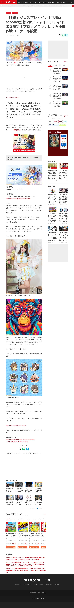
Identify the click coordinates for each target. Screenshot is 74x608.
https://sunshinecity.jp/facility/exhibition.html (18, 198)
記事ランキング (53, 62)
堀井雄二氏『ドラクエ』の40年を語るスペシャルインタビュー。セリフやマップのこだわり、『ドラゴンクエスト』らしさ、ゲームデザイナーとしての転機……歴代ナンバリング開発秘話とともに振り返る (52, 199)
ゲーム (8, 519)
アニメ (34, 519)
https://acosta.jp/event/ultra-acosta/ (16, 425)
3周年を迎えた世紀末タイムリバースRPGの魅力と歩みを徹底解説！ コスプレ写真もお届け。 (52, 174)
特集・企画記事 (63, 2)
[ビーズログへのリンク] (42, 592)
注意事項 (41, 584)
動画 (58, 2)
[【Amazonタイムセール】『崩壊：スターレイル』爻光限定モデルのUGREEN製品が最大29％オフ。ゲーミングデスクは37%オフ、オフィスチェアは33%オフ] (52, 228)
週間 (60, 65)
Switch (26, 2)
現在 (50, 65)
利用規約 (35, 584)
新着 (19, 2)
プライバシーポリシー (27, 584)
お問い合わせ (17, 584)
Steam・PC (55, 124)
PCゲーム (34, 2)
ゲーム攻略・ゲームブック (18, 519)
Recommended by (33, 508)
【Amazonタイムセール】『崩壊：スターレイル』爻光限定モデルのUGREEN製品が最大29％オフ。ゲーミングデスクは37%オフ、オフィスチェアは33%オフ (52, 236)
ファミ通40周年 (65, 168)
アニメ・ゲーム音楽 (43, 519)
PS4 (50, 124)
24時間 (55, 65)
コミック (29, 519)
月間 (64, 65)
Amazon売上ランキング (13, 514)
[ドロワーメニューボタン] (2, 2)
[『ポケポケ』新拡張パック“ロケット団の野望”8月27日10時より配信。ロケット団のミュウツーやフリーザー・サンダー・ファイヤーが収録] (65, 69)
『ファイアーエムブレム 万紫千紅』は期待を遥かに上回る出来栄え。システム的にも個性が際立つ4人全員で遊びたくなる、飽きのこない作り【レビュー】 (63, 199)
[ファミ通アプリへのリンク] (32, 592)
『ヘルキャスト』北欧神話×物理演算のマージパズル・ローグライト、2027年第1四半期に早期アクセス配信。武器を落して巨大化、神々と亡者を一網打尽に (26, 570)
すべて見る (44, 513)
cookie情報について (49, 584)
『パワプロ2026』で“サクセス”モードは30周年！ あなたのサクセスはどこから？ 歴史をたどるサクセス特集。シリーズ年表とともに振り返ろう (52, 218)
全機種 (50, 121)
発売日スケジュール (41, 2)
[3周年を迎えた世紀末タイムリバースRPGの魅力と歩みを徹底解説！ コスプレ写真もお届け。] (52, 165)
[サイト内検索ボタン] (72, 2)
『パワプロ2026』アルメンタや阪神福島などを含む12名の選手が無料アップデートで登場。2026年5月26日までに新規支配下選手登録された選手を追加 (57, 104)
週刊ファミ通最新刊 (55, 132)
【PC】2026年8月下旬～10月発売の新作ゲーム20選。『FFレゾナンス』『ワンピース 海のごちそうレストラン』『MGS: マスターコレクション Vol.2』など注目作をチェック (63, 236)
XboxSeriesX (63, 124)
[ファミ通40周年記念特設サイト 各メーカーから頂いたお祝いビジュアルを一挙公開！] (63, 165)
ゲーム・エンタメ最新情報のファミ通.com (9, 6)
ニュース (54, 2)
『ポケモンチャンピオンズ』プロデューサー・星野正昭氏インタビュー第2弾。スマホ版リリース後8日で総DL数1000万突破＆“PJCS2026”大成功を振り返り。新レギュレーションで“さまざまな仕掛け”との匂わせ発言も (57, 87)
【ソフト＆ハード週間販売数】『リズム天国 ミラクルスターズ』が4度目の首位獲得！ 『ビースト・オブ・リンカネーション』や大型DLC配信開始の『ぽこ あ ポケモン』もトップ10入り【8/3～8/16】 (25, 564)
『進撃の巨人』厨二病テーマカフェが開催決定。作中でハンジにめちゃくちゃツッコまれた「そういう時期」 (57, 96)
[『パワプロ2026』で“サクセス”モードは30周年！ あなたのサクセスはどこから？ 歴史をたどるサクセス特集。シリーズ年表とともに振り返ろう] (52, 209)
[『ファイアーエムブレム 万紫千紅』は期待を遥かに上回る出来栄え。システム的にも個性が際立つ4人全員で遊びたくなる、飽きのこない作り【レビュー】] (63, 190)
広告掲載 (57, 584)
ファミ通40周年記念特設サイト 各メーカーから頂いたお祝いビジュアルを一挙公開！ (63, 174)
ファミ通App (26, 6)
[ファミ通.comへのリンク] (10, 2)
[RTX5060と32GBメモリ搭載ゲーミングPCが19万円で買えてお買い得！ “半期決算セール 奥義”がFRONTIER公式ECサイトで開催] (63, 209)
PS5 (30, 2)
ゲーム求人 (49, 2)
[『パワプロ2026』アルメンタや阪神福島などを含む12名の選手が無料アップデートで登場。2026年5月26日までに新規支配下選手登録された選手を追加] (65, 103)
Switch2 (22, 2)
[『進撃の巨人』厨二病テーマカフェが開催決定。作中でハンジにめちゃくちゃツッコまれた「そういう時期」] (65, 94)
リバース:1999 (54, 168)
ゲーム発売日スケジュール (56, 116)
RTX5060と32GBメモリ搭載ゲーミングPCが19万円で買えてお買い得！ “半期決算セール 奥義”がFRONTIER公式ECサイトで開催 (63, 218)
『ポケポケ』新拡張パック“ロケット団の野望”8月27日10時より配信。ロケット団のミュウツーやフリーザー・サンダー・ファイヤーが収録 (25, 558)
